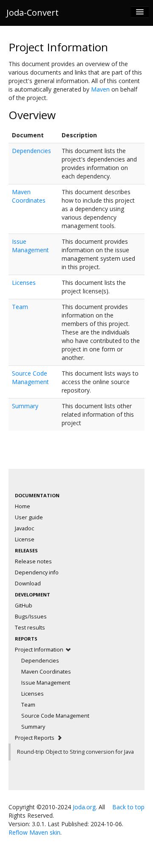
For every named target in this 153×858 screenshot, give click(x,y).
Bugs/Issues (31, 616)
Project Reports (35, 737)
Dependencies (31, 151)
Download (28, 583)
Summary (25, 406)
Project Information (40, 649)
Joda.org (84, 807)
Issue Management (30, 245)
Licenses (24, 283)
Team (20, 307)
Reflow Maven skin (34, 832)
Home (22, 506)
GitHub (23, 605)
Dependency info (37, 572)
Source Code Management (30, 377)
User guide (29, 517)
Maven (100, 89)
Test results (30, 627)
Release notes (33, 561)
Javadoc (24, 528)
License (24, 539)
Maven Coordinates (28, 196)
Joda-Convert (32, 12)
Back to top (128, 807)
